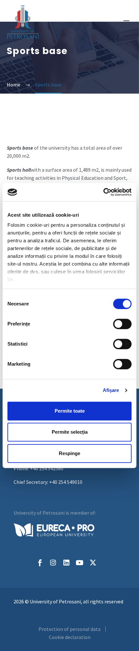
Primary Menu (126, 22)
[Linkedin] (66, 562)
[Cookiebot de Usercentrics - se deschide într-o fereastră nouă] (103, 192)
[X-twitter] (93, 562)
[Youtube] (79, 562)
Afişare (111, 390)
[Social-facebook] (40, 562)
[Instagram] (53, 562)
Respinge (69, 453)
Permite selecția (70, 432)
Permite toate (70, 411)
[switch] (122, 324)
